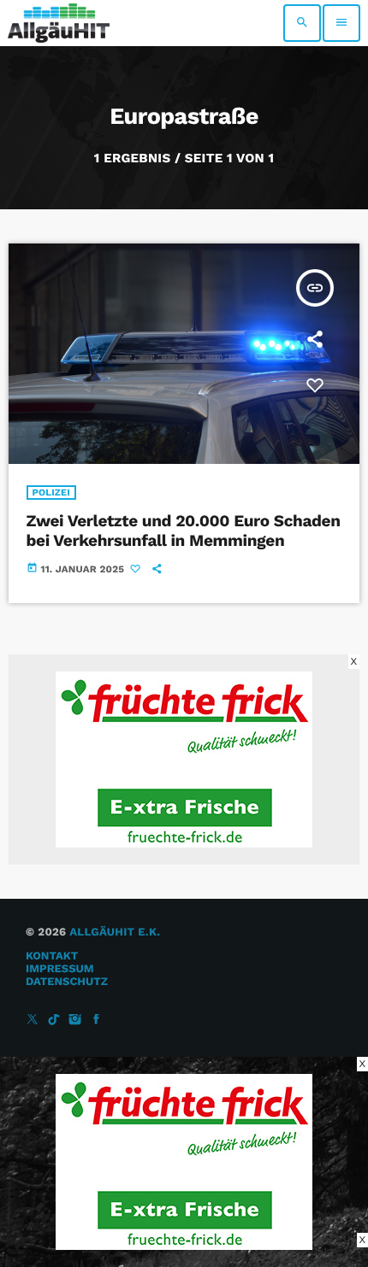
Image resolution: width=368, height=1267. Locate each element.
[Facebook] (97, 1020)
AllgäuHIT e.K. (114, 932)
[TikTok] (54, 1020)
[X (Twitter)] (32, 1020)
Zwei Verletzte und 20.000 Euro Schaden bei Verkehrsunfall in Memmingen (184, 530)
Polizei (51, 492)
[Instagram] (75, 1020)
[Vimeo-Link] (59, 23)
